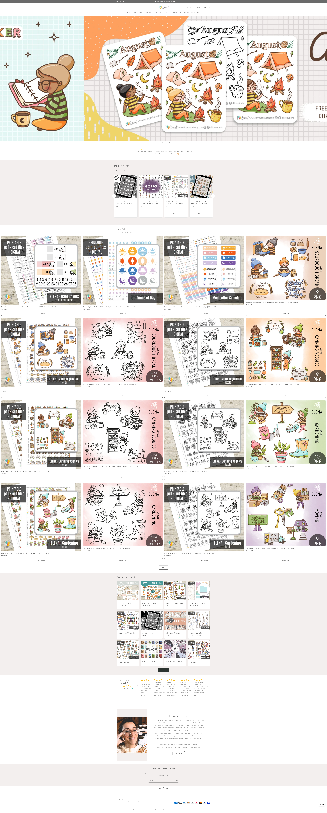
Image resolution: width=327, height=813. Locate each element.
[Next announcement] (182, 1)
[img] (127, 686)
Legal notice (165, 809)
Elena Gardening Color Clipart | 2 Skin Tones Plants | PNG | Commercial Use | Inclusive (270, 466)
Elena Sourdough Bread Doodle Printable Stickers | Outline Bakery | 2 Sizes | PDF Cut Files (189, 389)
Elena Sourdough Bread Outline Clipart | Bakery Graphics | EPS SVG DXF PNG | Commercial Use (109, 384)
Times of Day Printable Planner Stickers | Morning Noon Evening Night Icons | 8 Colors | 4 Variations (110, 307)
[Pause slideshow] (170, 142)
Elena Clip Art (123, 663)
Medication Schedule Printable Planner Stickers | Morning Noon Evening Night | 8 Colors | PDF (190, 307)
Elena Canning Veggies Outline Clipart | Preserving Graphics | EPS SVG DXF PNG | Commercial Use (110, 466)
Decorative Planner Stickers (149, 604)
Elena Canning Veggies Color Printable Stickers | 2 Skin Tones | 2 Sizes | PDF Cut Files (25, 471)
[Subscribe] (177, 781)
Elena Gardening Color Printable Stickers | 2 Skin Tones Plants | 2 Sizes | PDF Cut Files (25, 553)
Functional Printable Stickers (197, 604)
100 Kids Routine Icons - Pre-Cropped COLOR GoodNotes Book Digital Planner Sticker (200, 201)
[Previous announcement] (145, 1)
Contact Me (178, 753)
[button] (118, 7)
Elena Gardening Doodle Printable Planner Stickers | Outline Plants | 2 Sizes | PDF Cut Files (189, 553)
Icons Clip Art (147, 661)
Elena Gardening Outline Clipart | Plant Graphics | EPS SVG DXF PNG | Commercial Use (107, 548)
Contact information (183, 809)
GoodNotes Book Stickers (148, 634)
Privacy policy (140, 809)
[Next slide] (165, 142)
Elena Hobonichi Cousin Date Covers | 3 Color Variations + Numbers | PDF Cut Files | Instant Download (29, 307)
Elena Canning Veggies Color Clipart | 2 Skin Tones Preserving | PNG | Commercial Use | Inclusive (272, 384)
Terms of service (173, 809)
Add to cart (126, 214)
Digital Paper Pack (173, 661)
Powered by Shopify (130, 809)
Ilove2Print (123, 809)
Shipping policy (157, 809)
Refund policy (148, 809)
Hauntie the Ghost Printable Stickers (196, 634)
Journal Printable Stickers (124, 604)
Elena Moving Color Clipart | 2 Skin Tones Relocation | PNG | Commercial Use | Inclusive (270, 548)
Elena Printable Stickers (175, 603)
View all (163, 567)
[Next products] (213, 196)
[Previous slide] (157, 142)
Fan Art (193, 663)
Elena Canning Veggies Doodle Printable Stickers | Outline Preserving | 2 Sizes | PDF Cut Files (190, 471)
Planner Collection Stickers (173, 634)
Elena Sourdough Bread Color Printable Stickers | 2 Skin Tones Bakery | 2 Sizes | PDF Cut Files (27, 389)
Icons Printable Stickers (127, 633)
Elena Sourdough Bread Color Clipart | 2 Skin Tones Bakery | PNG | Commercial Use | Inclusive (272, 302)
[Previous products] (114, 196)
